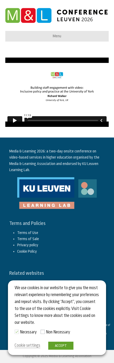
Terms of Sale (28, 239)
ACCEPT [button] (61, 346)
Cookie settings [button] (27, 345)
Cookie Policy (27, 251)
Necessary (28, 332)
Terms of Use (27, 233)
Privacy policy (27, 245)
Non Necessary (58, 332)
